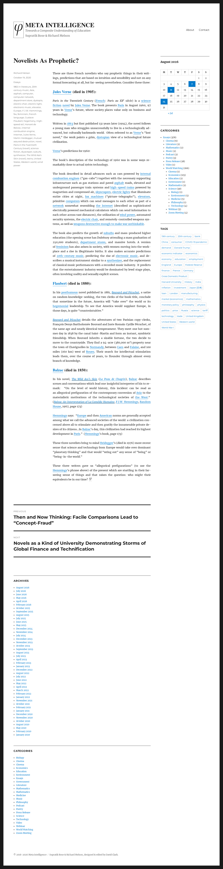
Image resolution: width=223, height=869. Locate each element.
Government (22, 781)
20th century (184, 236)
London (174, 293)
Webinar (20, 826)
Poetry (19, 809)
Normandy (97, 347)
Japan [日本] (195, 287)
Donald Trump (182, 247)
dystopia (37, 100)
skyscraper (26, 151)
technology (168, 316)
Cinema (20, 761)
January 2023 (23, 666)
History (188, 282)
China (165, 242)
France (176, 270)
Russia (184, 310)
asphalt (119, 182)
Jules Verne (62, 91)
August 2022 (22, 673)
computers (73, 201)
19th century (168, 236)
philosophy (188, 304)
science (195, 310)
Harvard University (171, 282)
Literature (21, 785)
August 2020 (22, 724)
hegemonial (60, 306)
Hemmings (60, 415)
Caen (120, 347)
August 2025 (22, 615)
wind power (127, 214)
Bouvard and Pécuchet (125, 292)
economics (191, 253)
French (100, 100)
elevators (144, 196)
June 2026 (21, 594)
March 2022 (22, 690)
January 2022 (23, 697)
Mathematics (23, 788)
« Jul (170, 113)
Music (19, 798)
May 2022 (21, 683)
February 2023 (23, 663)
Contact (204, 29)
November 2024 (24, 632)
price (175, 310)
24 (164, 101)
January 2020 (23, 734)
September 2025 (24, 611)
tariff (205, 310)
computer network (23, 97)
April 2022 (21, 687)
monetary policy (170, 304)
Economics (22, 768)
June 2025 (21, 622)
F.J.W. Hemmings (127, 401)
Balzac (58, 370)
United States (169, 322)
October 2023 (23, 645)
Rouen (90, 351)
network (58, 205)
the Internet (104, 205)
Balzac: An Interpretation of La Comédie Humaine (84, 401)
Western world (28, 162)
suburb (37, 151)
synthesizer (114, 260)
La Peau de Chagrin (113, 379)
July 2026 (21, 591)
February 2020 (23, 731)
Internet (18, 134)
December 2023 (24, 639)
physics (201, 304)
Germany (188, 270)
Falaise (134, 347)
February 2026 (23, 604)
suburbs (109, 233)
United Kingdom (195, 316)
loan (164, 293)
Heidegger (106, 443)
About (190, 29)
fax (15, 114)
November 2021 (24, 700)
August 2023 (22, 652)
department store (23, 100)
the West (141, 397)
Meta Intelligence (59, 24)
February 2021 (23, 707)
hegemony (29, 121)
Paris (121, 105)
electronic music (127, 255)
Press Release (23, 812)
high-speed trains (122, 187)
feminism (62, 246)
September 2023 (24, 649)
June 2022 (21, 680)
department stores (93, 242)
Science (20, 816)
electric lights (121, 192)
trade (180, 316)
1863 (70, 123)
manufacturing (189, 293)
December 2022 (24, 669)
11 (171, 89)
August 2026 (22, 587)
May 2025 (21, 625)
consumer (176, 242)
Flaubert (60, 283)
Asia (139, 392)
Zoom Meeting (24, 833)
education (180, 259)
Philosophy (22, 802)
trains (30, 158)
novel (66, 105)
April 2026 (21, 601)
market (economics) (172, 299)
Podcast (20, 805)
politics (165, 310)
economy (167, 259)
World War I (168, 327)
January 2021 (23, 710)
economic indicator (172, 253)
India (198, 282)
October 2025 (23, 608)
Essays (17, 82)
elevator (36, 107)
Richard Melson (22, 73)
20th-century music (70, 255)
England (166, 264)
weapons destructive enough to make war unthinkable (108, 224)
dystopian (103, 137)
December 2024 (24, 628)
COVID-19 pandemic (196, 242)
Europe (81, 415)
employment (196, 259)
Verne (68, 109)
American (106, 415)
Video (19, 822)
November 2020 (24, 717)
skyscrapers (103, 192)
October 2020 (23, 721)
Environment (23, 775)
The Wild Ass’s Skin (84, 379)
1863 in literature (22, 86)
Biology (20, 757)
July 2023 (21, 656)
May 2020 (21, 728)
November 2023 (24, 642)
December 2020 (24, 714)
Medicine (21, 795)
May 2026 (21, 598)
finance (166, 270)
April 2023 (21, 659)
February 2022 (23, 693)
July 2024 (21, 635)
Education (21, 771)
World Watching (24, 829)
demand (166, 247)
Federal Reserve (193, 264)
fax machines (94, 196)
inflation (166, 287)
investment (180, 287)
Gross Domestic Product (174, 276)
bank (197, 236)
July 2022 (21, 676)
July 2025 (21, 618)
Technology (22, 819)
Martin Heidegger (23, 138)
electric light (35, 103)
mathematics (193, 299)
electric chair (89, 219)
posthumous (69, 292)
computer (28, 93)
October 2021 (23, 704)
